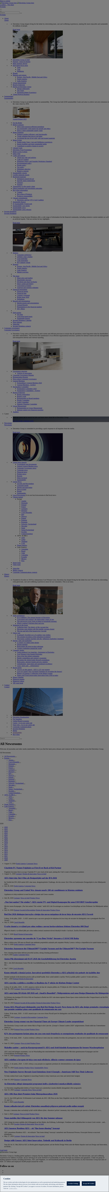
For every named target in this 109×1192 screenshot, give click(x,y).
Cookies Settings (73, 1183)
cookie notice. (13, 1188)
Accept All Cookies (88, 1183)
